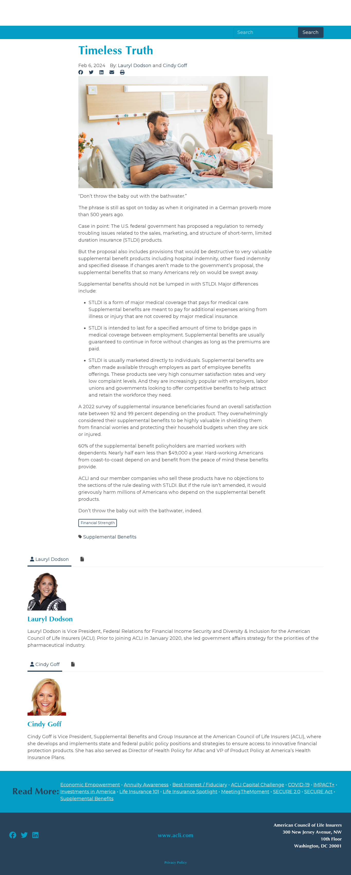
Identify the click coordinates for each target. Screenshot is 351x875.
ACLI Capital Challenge (257, 785)
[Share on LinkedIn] (101, 72)
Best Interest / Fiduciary (199, 785)
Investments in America (88, 792)
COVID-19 (299, 785)
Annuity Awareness (146, 785)
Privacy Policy (175, 862)
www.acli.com (175, 835)
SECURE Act (318, 792)
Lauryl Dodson (134, 65)
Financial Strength (98, 523)
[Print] (122, 72)
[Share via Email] (111, 72)
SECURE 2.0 (286, 792)
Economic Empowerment (90, 785)
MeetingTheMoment (245, 792)
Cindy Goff (175, 65)
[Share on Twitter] (91, 72)
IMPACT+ (324, 785)
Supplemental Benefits (109, 537)
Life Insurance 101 (139, 792)
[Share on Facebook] (80, 72)
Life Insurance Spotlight (190, 792)
